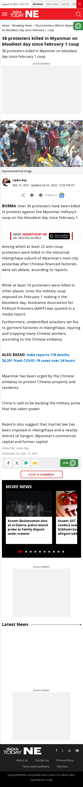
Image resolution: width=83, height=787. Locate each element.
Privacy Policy (65, 760)
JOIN (65, 463)
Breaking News (22, 25)
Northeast (38, 4)
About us (22, 760)
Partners (62, 766)
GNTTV (76, 4)
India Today (52, 4)
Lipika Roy (20, 180)
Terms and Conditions (35, 766)
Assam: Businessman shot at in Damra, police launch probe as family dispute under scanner (28, 527)
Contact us (42, 760)
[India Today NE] (25, 14)
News (6, 25)
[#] (26, 463)
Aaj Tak (65, 4)
